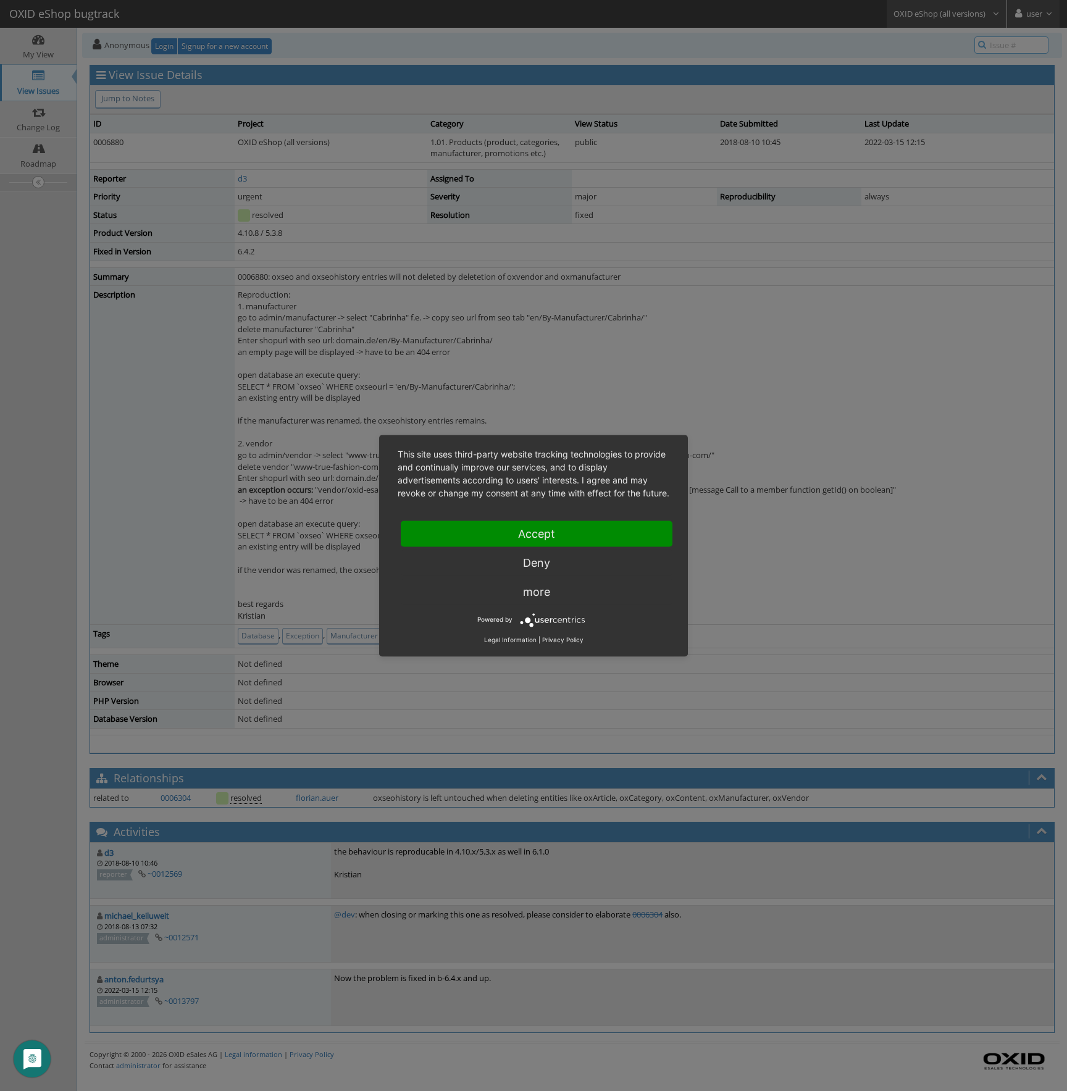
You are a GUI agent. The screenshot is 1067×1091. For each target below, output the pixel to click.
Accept (536, 533)
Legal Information (510, 639)
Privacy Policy (563, 639)
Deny (536, 562)
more (536, 591)
